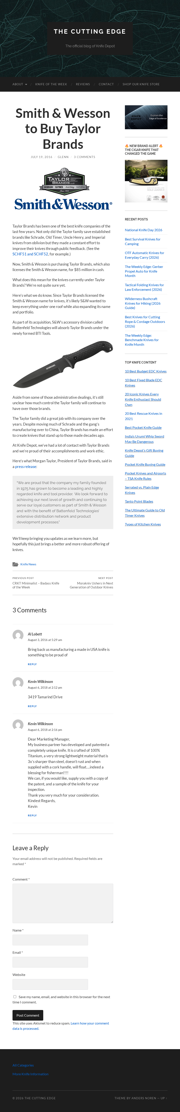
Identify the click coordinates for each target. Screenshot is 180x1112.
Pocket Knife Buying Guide (145, 464)
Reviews (83, 84)
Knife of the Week (51, 84)
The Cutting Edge (90, 31)
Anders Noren (143, 1098)
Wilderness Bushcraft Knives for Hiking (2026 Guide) (142, 303)
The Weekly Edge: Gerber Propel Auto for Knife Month (144, 271)
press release (25, 466)
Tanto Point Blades (139, 501)
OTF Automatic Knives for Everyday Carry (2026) (144, 255)
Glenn (63, 157)
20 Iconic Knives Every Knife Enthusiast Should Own (143, 399)
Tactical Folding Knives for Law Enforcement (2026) (144, 287)
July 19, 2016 (41, 157)
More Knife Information (31, 1074)
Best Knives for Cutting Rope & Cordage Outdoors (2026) (145, 321)
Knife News (28, 564)
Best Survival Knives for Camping (142, 241)
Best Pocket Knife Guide (143, 427)
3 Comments (84, 157)
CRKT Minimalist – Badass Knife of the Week (36, 583)
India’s (130, 436)
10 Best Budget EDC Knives (146, 371)
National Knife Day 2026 (143, 230)
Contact (106, 84)
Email (18, 952)
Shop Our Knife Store (141, 84)
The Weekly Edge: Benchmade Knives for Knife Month (142, 340)
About (18, 84)
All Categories (23, 1065)
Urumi (140, 436)
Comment (21, 879)
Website (19, 974)
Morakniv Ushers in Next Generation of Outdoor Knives (91, 583)
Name (18, 930)
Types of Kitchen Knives (143, 524)
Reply (32, 664)
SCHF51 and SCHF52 (30, 254)
